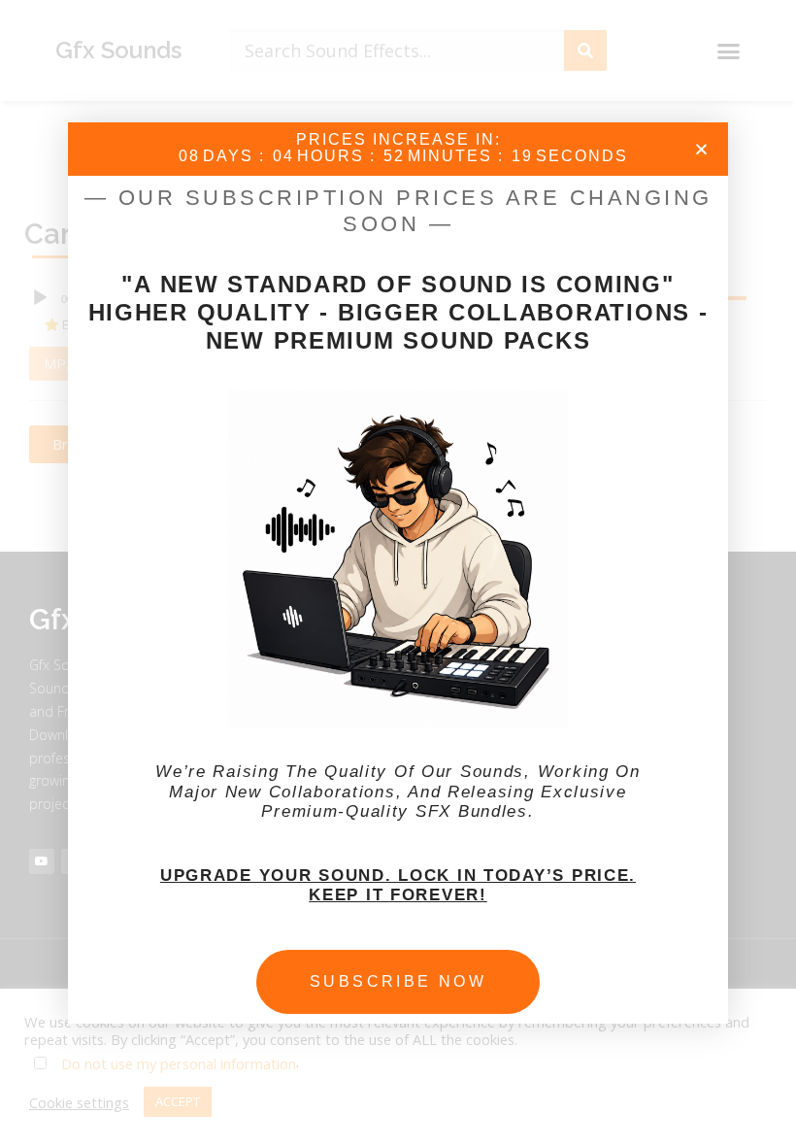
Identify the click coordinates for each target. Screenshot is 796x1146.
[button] (701, 149)
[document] (398, 573)
